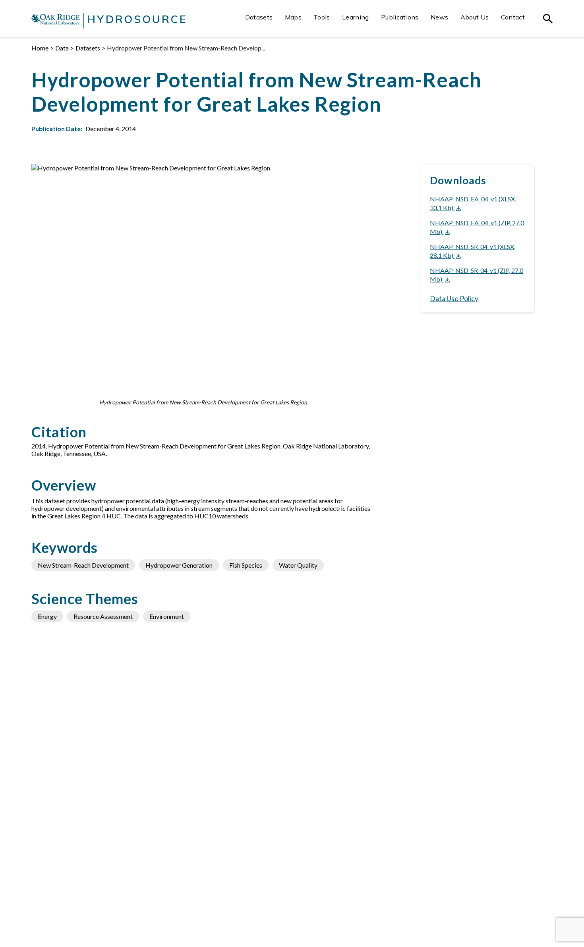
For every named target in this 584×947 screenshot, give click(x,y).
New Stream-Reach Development (83, 565)
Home (39, 48)
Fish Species (245, 565)
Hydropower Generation (179, 565)
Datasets (87, 48)
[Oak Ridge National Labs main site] (55, 20)
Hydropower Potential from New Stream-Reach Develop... (186, 48)
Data (62, 48)
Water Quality (298, 565)
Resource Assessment (103, 616)
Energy (47, 616)
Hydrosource (137, 19)
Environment (166, 616)
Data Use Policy (454, 298)
